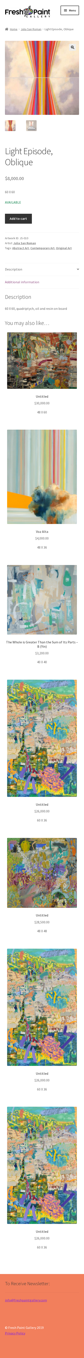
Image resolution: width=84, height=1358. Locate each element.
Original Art (64, 248)
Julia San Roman (31, 29)
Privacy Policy (15, 1333)
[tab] (42, 269)
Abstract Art (20, 248)
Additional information (22, 282)
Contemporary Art (42, 248)
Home (13, 29)
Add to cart (18, 218)
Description (13, 269)
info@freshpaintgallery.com (26, 1300)
